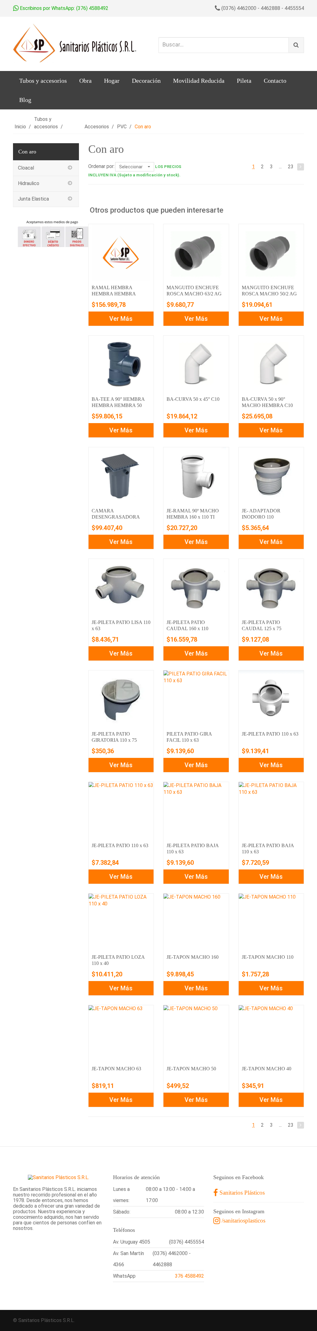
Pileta (244, 80)
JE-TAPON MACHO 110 (267, 957)
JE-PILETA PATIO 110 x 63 (270, 733)
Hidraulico (28, 183)
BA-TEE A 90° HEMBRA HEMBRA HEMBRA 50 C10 (118, 405)
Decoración (146, 80)
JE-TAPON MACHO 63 (116, 1068)
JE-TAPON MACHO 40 (266, 1068)
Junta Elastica (33, 199)
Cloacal (26, 168)
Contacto (275, 80)
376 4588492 (189, 1276)
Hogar (111, 80)
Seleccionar (131, 166)
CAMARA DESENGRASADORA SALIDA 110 (116, 517)
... (280, 167)
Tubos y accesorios (43, 80)
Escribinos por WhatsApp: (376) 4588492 (63, 8)
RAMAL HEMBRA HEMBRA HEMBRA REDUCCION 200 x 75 (116, 294)
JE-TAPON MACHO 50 (191, 1068)
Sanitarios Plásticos (241, 1192)
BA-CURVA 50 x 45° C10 (193, 399)
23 (290, 167)
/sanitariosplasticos (242, 1220)
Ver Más (120, 318)
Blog (25, 99)
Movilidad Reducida (198, 80)
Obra (85, 80)
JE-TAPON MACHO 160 (193, 957)
